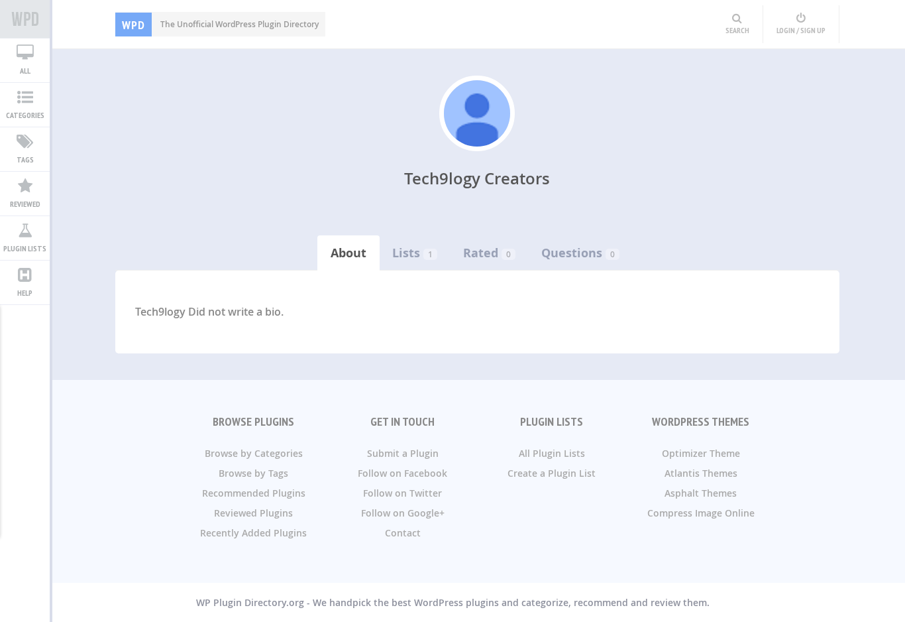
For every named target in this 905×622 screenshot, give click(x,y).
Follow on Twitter (402, 493)
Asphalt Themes (701, 493)
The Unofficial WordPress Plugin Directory (220, 24)
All (25, 71)
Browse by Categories (254, 453)
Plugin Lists (24, 248)
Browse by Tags (253, 473)
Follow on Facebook (402, 473)
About (348, 253)
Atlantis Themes (701, 473)
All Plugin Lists (552, 453)
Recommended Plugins (253, 493)
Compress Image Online (701, 513)
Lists (406, 253)
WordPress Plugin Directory (25, 19)
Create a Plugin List (551, 473)
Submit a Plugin (403, 453)
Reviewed (25, 204)
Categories (25, 115)
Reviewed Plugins (253, 513)
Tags (25, 159)
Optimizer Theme (701, 453)
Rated (480, 253)
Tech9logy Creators (477, 178)
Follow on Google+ (403, 513)
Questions (571, 253)
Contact (403, 533)
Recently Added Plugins (253, 533)
